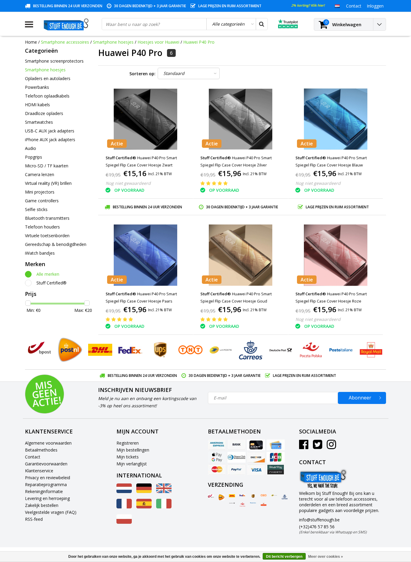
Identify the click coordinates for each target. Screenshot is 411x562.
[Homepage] (67, 24)
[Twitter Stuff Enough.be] (317, 446)
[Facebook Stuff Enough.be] (303, 446)
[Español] (144, 507)
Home (31, 42)
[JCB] (276, 457)
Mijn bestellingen (132, 450)
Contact (32, 457)
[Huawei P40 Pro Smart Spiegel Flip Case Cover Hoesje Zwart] (146, 119)
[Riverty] (276, 469)
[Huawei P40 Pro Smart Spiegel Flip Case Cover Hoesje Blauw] (335, 119)
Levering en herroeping (47, 498)
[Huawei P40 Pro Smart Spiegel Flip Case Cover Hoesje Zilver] (241, 119)
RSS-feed (34, 519)
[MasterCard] (217, 469)
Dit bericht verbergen (284, 556)
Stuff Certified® (51, 283)
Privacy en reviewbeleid (47, 477)
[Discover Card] (256, 457)
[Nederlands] (337, 5)
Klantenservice (39, 471)
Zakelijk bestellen (41, 505)
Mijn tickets (127, 457)
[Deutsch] (144, 491)
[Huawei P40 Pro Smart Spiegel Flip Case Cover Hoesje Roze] (335, 255)
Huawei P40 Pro (199, 42)
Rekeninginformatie (44, 491)
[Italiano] (164, 507)
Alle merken (47, 274)
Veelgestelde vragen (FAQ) (50, 512)
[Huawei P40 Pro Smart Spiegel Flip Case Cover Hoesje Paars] (146, 255)
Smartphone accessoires (65, 42)
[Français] (124, 507)
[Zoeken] (261, 24)
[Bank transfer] (236, 444)
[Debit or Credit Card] (276, 444)
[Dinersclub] (236, 457)
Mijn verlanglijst (131, 464)
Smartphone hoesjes (113, 42)
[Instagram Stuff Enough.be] (331, 446)
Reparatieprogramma (46, 484)
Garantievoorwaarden (46, 464)
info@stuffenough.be (319, 520)
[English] (164, 491)
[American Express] (217, 444)
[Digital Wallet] (217, 457)
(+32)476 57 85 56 (333, 529)
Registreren (127, 443)
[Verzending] (211, 496)
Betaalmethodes (41, 450)
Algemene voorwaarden (48, 443)
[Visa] (256, 469)
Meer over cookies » (325, 556)
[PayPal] (236, 469)
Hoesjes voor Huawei (158, 42)
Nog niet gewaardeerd (128, 183)
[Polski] (124, 522)
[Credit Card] (256, 444)
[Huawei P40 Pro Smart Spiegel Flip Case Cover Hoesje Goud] (241, 255)
